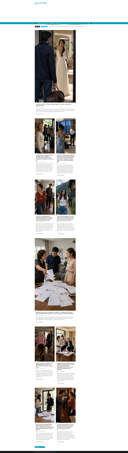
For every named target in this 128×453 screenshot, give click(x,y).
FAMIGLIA (39, 23)
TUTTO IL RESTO (45, 23)
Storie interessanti (52, 23)
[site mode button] (91, 23)
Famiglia (57, 23)
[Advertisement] (64, 15)
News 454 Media (41, 3)
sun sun (44, 161)
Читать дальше (61, 175)
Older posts (38, 447)
